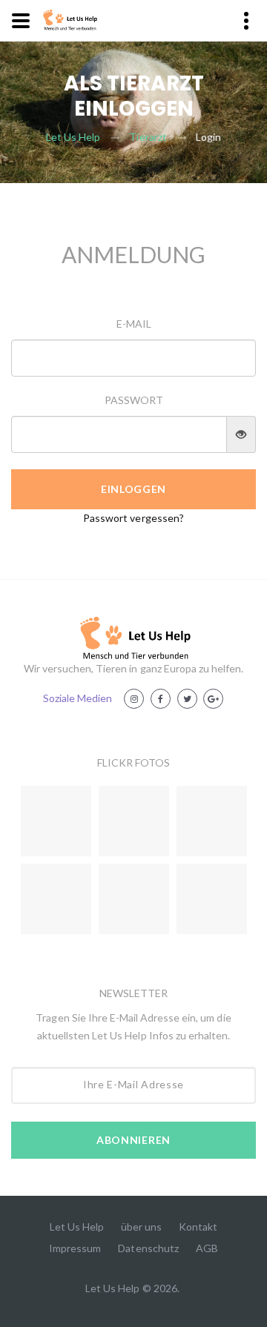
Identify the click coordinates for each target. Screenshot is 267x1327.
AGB (207, 1248)
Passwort (134, 400)
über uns (141, 1226)
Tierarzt (147, 136)
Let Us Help (73, 136)
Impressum (75, 1248)
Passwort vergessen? (133, 518)
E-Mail (133, 323)
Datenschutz (148, 1248)
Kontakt (198, 1226)
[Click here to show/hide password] (241, 434)
